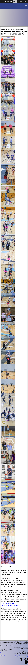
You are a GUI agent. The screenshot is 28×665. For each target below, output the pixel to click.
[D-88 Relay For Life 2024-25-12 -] (8, 206)
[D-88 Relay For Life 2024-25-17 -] (8, 277)
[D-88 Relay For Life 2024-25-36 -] (8, 549)
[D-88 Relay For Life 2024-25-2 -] (8, 63)
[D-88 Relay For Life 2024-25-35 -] (8, 535)
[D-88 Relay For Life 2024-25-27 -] (8, 420)
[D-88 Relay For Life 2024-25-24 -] (8, 377)
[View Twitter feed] (20, 660)
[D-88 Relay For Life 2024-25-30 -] (8, 463)
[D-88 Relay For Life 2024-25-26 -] (8, 406)
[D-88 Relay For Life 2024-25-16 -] (8, 263)
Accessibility (3, 655)
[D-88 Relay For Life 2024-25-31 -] (8, 477)
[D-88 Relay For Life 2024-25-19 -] (8, 306)
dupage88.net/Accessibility (21, 656)
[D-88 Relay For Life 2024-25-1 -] (8, 49)
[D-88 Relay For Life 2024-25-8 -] (8, 149)
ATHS (20, 1)
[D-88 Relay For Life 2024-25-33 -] (8, 506)
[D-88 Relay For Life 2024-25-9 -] (8, 163)
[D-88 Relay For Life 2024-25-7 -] (8, 135)
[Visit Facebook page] (25, 660)
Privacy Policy (3, 652)
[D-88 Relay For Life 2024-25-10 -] (8, 177)
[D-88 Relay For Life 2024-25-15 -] (8, 249)
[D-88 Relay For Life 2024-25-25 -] (8, 392)
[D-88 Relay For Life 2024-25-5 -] (8, 106)
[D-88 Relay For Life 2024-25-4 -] (8, 92)
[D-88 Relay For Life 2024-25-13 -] (8, 220)
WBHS (25, 1)
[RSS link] (26, 663)
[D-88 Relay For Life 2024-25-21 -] (8, 335)
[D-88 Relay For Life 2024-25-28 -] (8, 435)
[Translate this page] (8, 1)
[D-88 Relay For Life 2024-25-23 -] (8, 363)
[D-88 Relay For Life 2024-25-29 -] (8, 449)
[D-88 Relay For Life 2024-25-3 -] (8, 77)
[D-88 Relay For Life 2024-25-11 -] (8, 192)
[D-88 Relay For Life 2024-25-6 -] (8, 120)
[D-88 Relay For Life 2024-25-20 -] (8, 320)
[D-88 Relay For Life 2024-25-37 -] (8, 563)
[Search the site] (11, 1)
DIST (15, 1)
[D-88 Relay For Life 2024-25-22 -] (8, 349)
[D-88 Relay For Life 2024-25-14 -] (8, 235)
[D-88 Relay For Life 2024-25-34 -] (8, 520)
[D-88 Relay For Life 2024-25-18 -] (8, 292)
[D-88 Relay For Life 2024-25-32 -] (8, 492)
